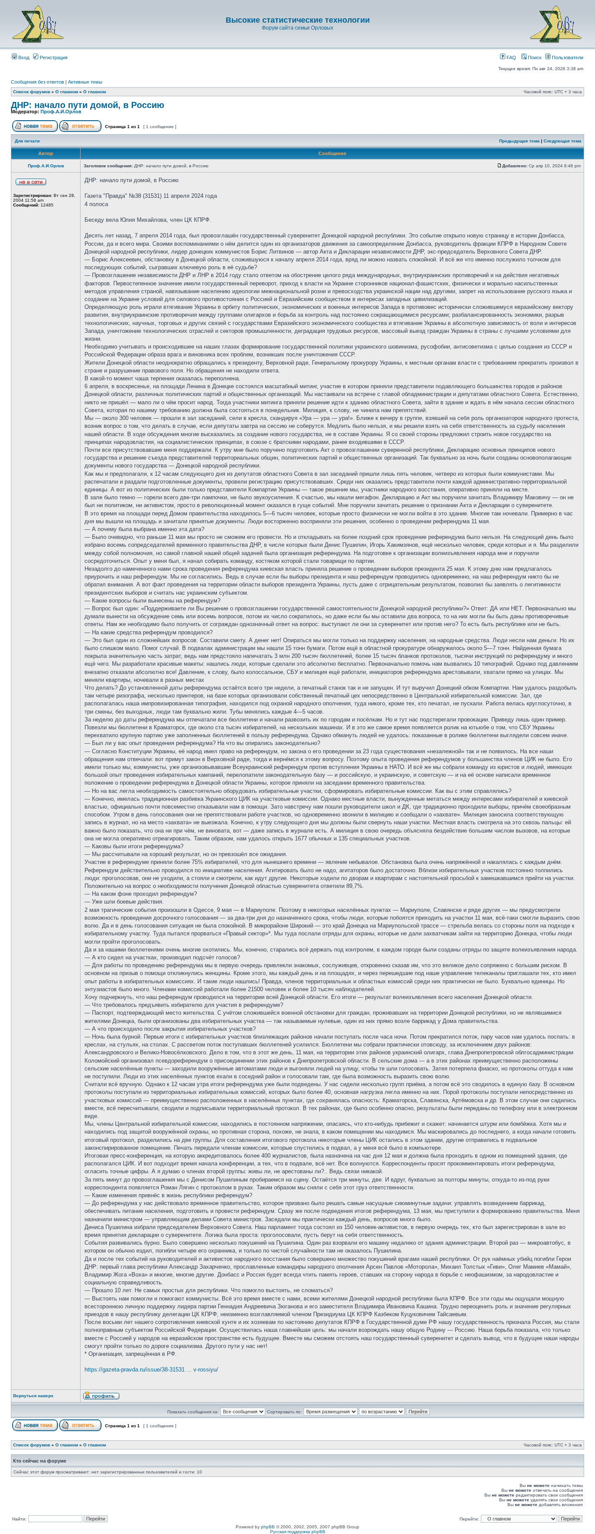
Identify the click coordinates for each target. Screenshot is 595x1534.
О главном (66, 91)
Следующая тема (562, 141)
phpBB (268, 1526)
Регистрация (53, 57)
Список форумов (31, 91)
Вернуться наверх (33, 1395)
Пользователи (567, 57)
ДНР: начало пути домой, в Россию (87, 105)
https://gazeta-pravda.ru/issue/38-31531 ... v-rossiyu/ (151, 1369)
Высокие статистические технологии (298, 20)
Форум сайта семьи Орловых (297, 28)
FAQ (510, 57)
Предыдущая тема (519, 141)
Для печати (27, 141)
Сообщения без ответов (37, 82)
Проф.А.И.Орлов (61, 111)
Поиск (534, 57)
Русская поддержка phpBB (297, 1531)
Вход (23, 57)
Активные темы (85, 82)
